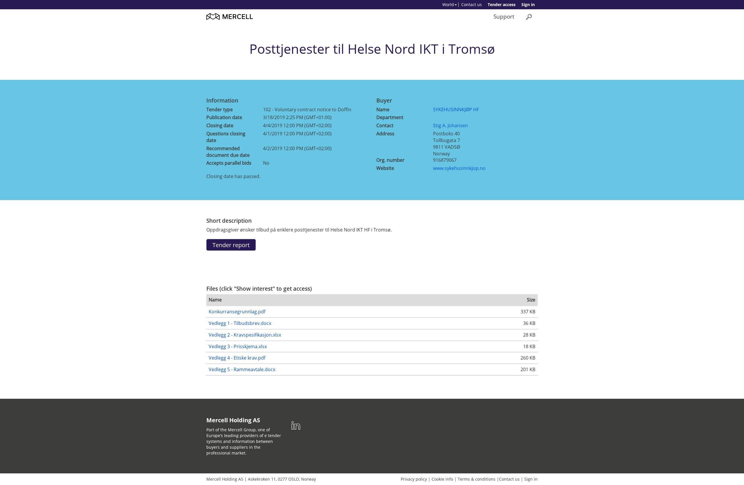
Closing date (219, 125)
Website (385, 168)
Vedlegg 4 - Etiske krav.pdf (237, 358)
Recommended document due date (228, 151)
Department (389, 117)
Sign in (528, 4)
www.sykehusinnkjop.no (459, 168)
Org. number (390, 160)
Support (503, 16)
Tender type (219, 109)
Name (382, 109)
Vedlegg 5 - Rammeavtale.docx (242, 369)
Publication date (224, 117)
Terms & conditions (477, 479)
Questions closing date (225, 136)
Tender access (502, 4)
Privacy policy (414, 479)
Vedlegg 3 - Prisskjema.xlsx (238, 346)
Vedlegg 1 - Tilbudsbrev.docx (240, 323)
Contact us (471, 4)
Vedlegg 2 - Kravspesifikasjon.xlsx (245, 335)
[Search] (529, 16)
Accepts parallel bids (228, 163)
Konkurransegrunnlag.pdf (237, 311)
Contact (385, 125)
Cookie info (442, 479)
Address (385, 133)
